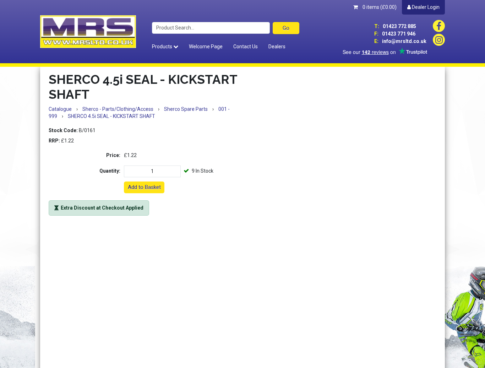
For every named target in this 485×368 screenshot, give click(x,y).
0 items (379, 7)
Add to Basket (144, 187)
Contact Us (245, 46)
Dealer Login (425, 7)
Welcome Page (206, 46)
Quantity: (109, 171)
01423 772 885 (395, 26)
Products (162, 46)
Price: (113, 155)
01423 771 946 (394, 34)
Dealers (276, 46)
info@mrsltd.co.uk (400, 41)
